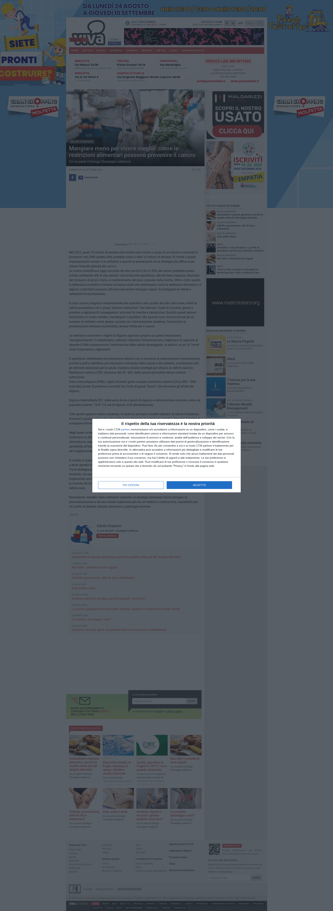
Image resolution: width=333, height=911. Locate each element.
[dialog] (166, 455)
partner (125, 429)
